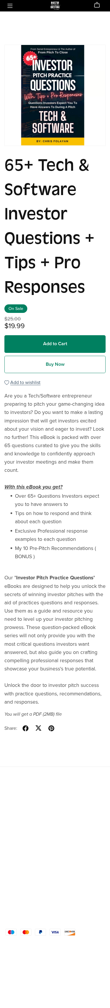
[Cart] (99, 5)
